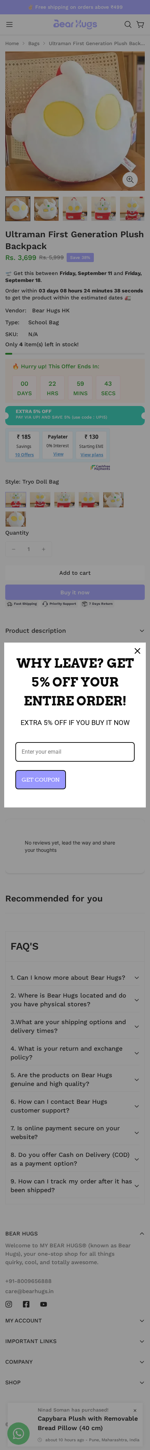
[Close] (137, 651)
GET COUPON (41, 779)
